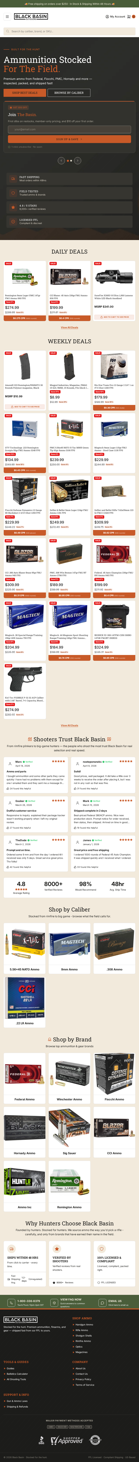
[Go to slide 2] (71, 161)
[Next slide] (77, 160)
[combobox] (73, 31)
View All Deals (69, 327)
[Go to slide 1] (68, 161)
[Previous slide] (61, 160)
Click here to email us (118, 1305)
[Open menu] (7, 16)
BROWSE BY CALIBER (69, 92)
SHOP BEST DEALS (24, 92)
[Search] (8, 31)
